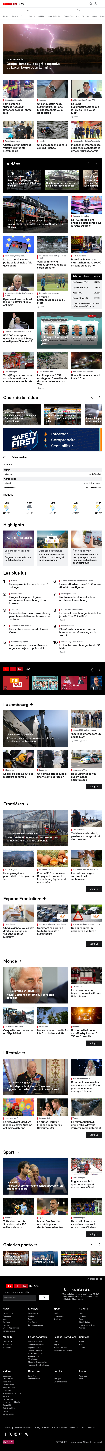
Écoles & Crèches (35, 1342)
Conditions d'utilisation (23, 1428)
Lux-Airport (7, 1342)
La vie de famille (54, 16)
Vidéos (94, 16)
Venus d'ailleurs (9, 1388)
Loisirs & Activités (35, 1353)
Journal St (7, 1405)
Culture (32, 16)
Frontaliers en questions (63, 1350)
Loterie (82, 1348)
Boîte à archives (9, 1408)
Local (56, 1313)
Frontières (7, 1316)
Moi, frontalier (8, 1385)
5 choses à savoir (9, 1331)
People (31, 1319)
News (5, 16)
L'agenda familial (34, 1348)
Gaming (82, 1319)
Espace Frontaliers (71, 16)
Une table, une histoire (11, 1402)
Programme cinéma (86, 1325)
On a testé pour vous (11, 1328)
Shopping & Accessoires (37, 1362)
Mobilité (41, 16)
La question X (8, 1399)
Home (26, 10)
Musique (82, 1316)
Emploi (56, 1345)
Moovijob (57, 1379)
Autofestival (7, 1345)
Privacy (37, 1428)
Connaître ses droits (36, 1345)
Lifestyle (14, 16)
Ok (44, 1297)
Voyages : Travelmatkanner (38, 1365)
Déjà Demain (8, 1379)
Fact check (7, 1325)
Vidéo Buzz (7, 1382)
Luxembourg (8, 1313)
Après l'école (33, 1356)
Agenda (82, 1328)
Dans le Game (8, 1414)
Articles (82, 1379)
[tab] (5, 16)
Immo (82, 1371)
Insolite (31, 1316)
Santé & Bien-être (35, 1350)
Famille (56, 1342)
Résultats (57, 1319)
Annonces (7, 1348)
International (59, 1316)
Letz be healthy (34, 1379)
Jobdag (56, 1376)
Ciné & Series (84, 1322)
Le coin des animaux (36, 1325)
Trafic (81, 1345)
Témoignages (33, 1359)
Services (85, 16)
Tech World (32, 1322)
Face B (5, 1411)
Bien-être (34, 1371)
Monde (5, 1319)
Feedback (7, 1428)
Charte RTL (91, 1428)
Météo (52, 508)
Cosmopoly (7, 1376)
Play (79, 10)
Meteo (81, 1342)
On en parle (7, 1391)
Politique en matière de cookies (54, 1428)
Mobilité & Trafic (60, 1348)
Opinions (6, 1322)
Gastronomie (33, 1313)
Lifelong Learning (60, 1382)
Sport (23, 16)
